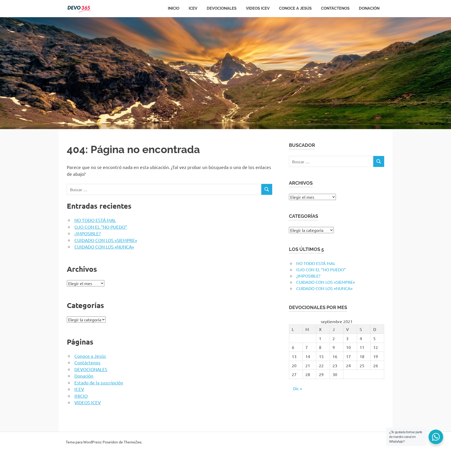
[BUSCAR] (266, 189)
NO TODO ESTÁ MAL (95, 220)
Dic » (297, 388)
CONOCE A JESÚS (295, 8)
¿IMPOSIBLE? (87, 233)
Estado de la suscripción (98, 382)
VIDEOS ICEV (258, 8)
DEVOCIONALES (221, 8)
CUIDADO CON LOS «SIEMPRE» (105, 240)
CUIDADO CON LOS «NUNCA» (104, 246)
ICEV (193, 8)
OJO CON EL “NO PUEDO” (100, 227)
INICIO (173, 8)
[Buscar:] (164, 189)
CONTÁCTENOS (335, 8)
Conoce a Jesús (90, 356)
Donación (369, 8)
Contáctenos (87, 362)
